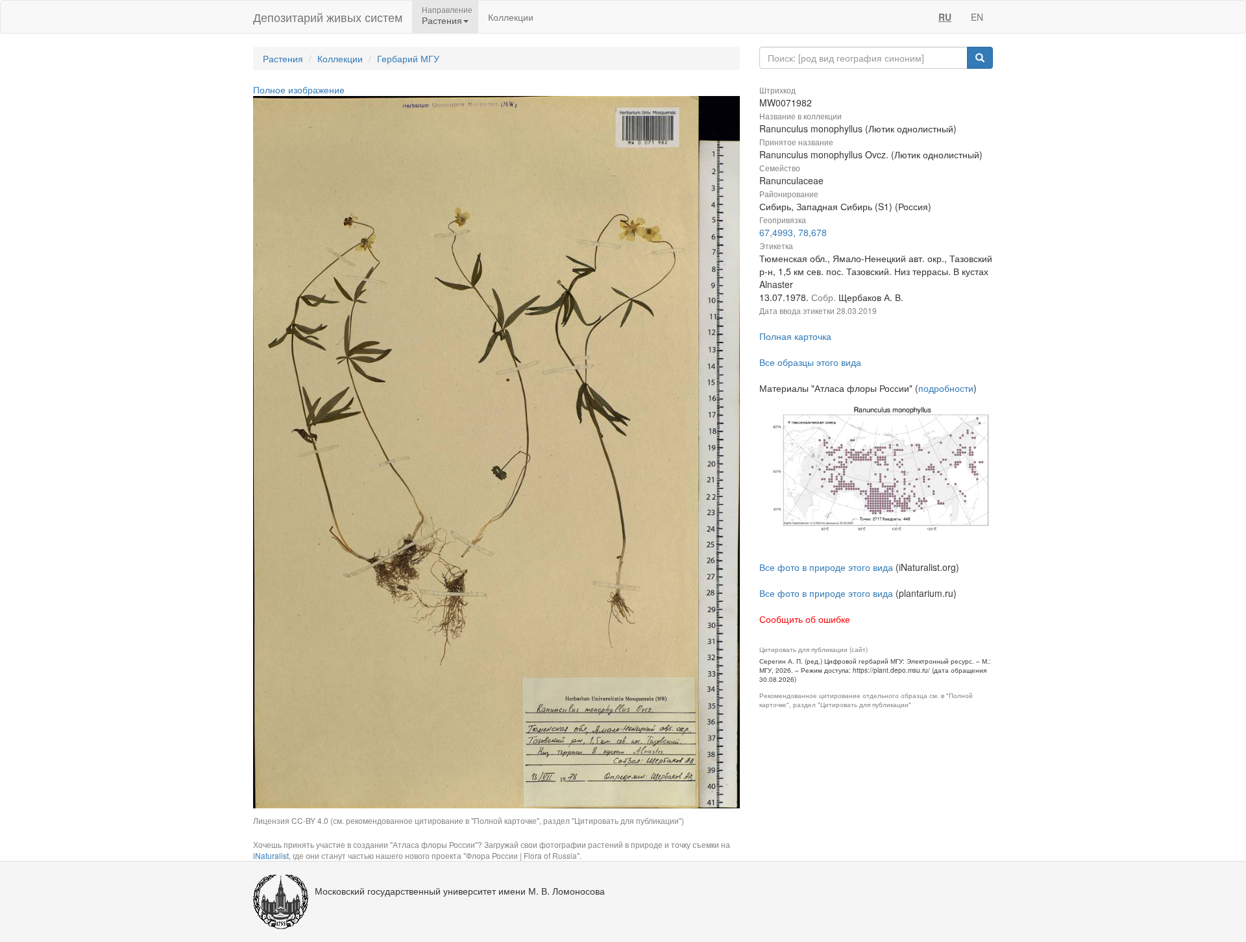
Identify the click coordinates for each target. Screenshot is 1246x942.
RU (944, 16)
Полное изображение (299, 89)
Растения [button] (442, 20)
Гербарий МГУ (408, 58)
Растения (283, 58)
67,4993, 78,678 (793, 232)
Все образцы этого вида (810, 362)
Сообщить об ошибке (804, 618)
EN (977, 16)
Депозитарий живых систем (327, 16)
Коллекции (510, 16)
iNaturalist (271, 855)
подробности (945, 387)
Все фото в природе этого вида (826, 567)
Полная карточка (795, 336)
